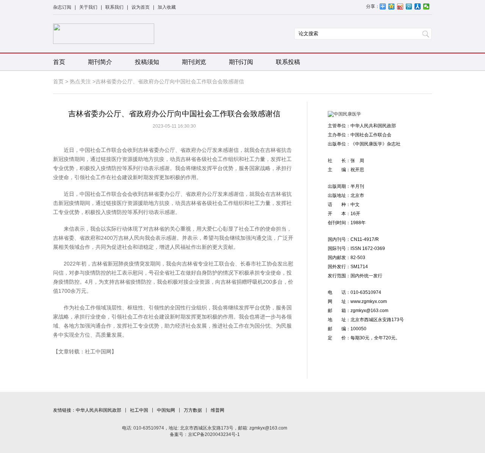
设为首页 (140, 7)
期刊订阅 (241, 62)
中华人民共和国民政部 (98, 410)
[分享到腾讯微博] (409, 6)
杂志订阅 (62, 7)
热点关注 (80, 81)
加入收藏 (167, 7)
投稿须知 (147, 62)
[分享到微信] (426, 6)
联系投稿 (288, 62)
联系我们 (114, 7)
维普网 (217, 410)
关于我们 (88, 7)
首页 (59, 62)
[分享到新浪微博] (400, 6)
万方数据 (193, 410)
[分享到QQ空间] (391, 6)
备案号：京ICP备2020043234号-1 (205, 434)
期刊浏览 (194, 62)
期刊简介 (100, 62)
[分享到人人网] (418, 6)
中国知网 (166, 410)
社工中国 (139, 410)
